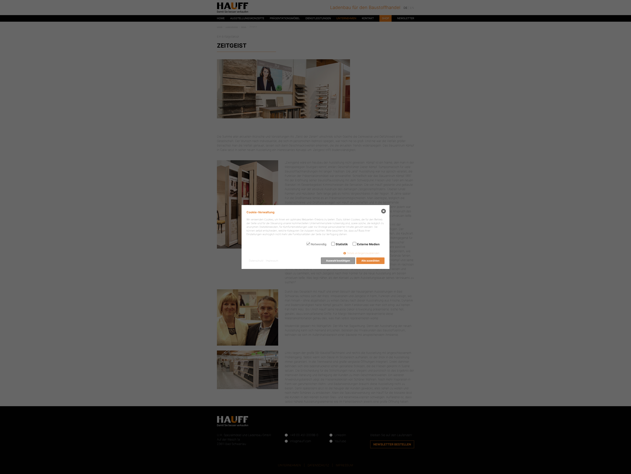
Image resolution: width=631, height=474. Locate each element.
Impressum (272, 260)
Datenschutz (256, 260)
